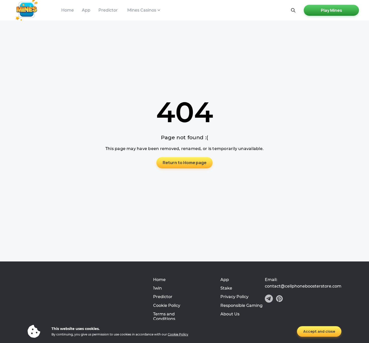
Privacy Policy (234, 296)
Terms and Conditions (164, 316)
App (86, 10)
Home (67, 10)
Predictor (108, 10)
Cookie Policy (166, 305)
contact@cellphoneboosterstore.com (303, 286)
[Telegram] (269, 299)
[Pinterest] (279, 299)
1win (157, 288)
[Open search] (293, 10)
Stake (226, 288)
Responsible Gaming (241, 305)
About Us (229, 314)
